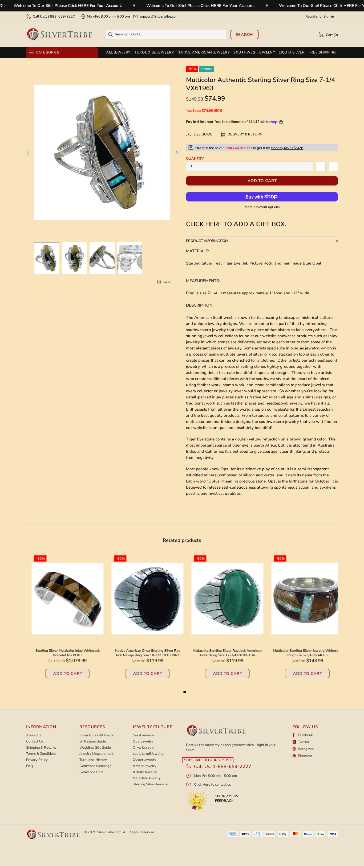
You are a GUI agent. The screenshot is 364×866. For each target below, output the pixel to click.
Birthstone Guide (92, 741)
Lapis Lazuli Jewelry (148, 754)
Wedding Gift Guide (95, 747)
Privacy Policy (37, 760)
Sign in (328, 16)
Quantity (195, 158)
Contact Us (34, 741)
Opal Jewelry (143, 741)
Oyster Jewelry (144, 760)
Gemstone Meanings (95, 766)
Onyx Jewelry (143, 747)
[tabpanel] (222, 621)
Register (312, 16)
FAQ (29, 766)
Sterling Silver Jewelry (150, 784)
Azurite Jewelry (145, 772)
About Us (33, 735)
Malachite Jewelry (147, 778)
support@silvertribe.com (159, 16)
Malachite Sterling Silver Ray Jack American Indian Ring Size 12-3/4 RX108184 (222, 653)
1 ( (60, 16)
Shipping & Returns (41, 747)
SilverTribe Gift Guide (96, 735)
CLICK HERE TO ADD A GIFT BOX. (236, 224)
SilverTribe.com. (109, 832)
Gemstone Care (91, 772)
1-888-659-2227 (232, 766)
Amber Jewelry (144, 766)
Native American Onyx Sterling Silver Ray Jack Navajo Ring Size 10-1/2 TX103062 (142, 653)
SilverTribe (59, 34)
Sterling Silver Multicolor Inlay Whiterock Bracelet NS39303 (62, 653)
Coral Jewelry (143, 735)
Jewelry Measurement (96, 754)
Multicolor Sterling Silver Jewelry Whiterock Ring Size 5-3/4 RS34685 (302, 653)
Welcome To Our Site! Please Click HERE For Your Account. (68, 5)
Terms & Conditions (41, 754)
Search (244, 34)
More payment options (262, 207)
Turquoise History (93, 760)
